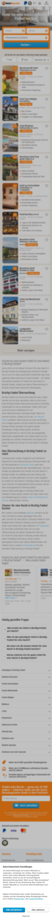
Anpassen (26, 916)
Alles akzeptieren (14, 910)
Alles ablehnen (38, 910)
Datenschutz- (19, 899)
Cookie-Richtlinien (36, 899)
